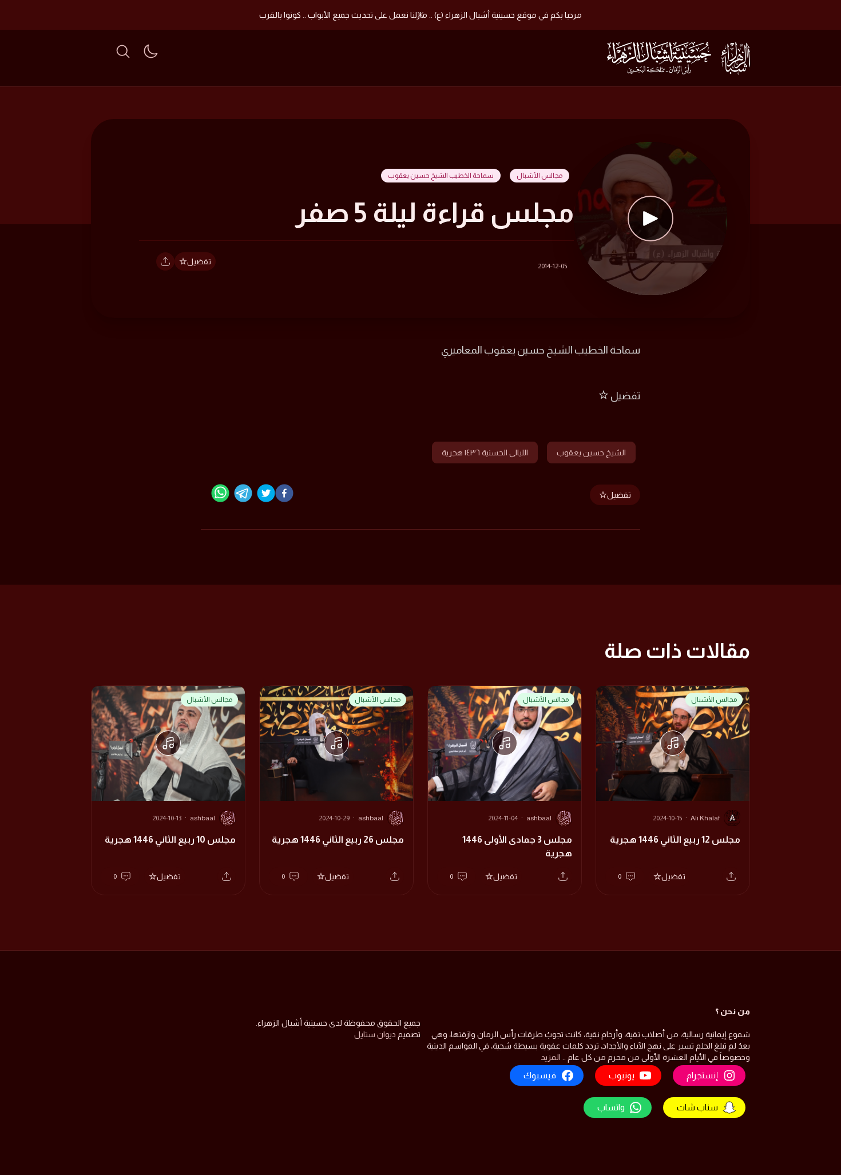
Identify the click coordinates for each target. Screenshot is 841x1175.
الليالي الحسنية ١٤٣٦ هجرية (485, 452)
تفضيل (199, 261)
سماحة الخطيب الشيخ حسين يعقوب (441, 176)
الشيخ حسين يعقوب (591, 452)
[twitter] (266, 493)
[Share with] (165, 261)
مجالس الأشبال (539, 176)
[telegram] (243, 493)
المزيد (551, 1057)
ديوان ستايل (375, 1034)
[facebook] (284, 493)
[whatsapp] (220, 493)
